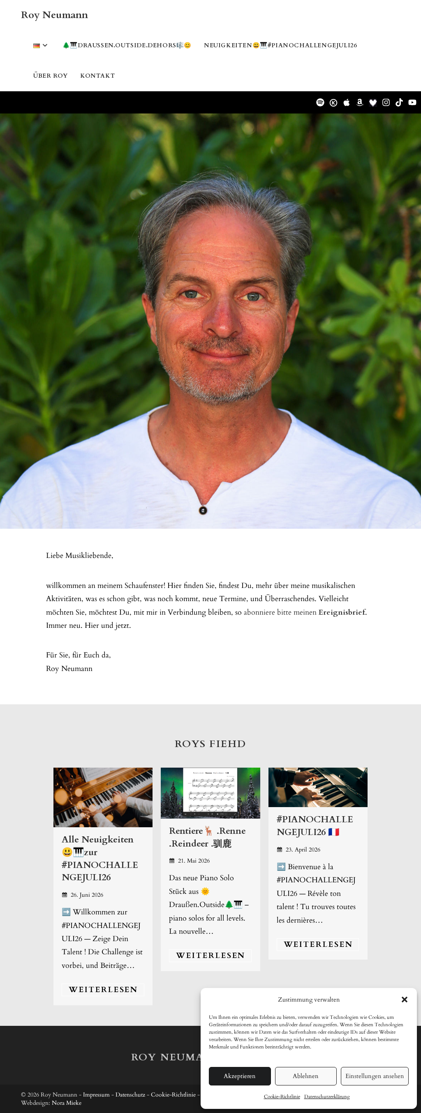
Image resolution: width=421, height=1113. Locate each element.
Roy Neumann (54, 15)
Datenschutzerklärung (327, 1096)
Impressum (96, 1095)
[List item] (320, 102)
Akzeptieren (240, 1076)
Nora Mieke (66, 1103)
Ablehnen (306, 1076)
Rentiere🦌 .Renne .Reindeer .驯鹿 (207, 837)
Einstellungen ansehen (374, 1076)
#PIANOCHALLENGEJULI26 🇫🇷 (315, 825)
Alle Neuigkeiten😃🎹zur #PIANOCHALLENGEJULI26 (100, 858)
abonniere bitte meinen (304, 612)
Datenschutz (130, 1095)
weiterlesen (103, 989)
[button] (404, 999)
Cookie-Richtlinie (282, 1096)
